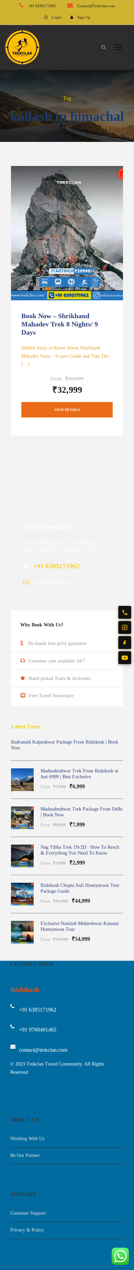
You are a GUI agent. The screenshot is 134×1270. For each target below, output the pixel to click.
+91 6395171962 (42, 6)
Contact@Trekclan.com (95, 6)
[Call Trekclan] (124, 612)
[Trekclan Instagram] (124, 627)
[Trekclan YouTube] (124, 657)
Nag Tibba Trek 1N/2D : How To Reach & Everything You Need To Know (80, 850)
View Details (67, 410)
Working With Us (27, 1138)
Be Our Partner (25, 1155)
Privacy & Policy (27, 1230)
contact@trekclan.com (43, 1050)
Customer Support (28, 1213)
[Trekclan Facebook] (124, 642)
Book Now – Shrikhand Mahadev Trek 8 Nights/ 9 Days (59, 324)
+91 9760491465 (37, 1030)
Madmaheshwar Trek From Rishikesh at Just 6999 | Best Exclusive (79, 773)
